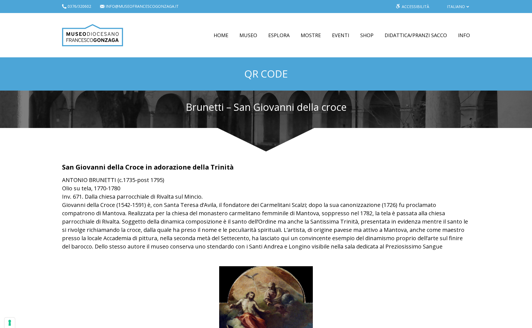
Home (221, 35)
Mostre (311, 35)
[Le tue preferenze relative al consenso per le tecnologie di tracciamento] (9, 322)
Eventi (340, 35)
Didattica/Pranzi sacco (416, 35)
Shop (367, 35)
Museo (248, 35)
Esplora (279, 35)
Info (464, 35)
